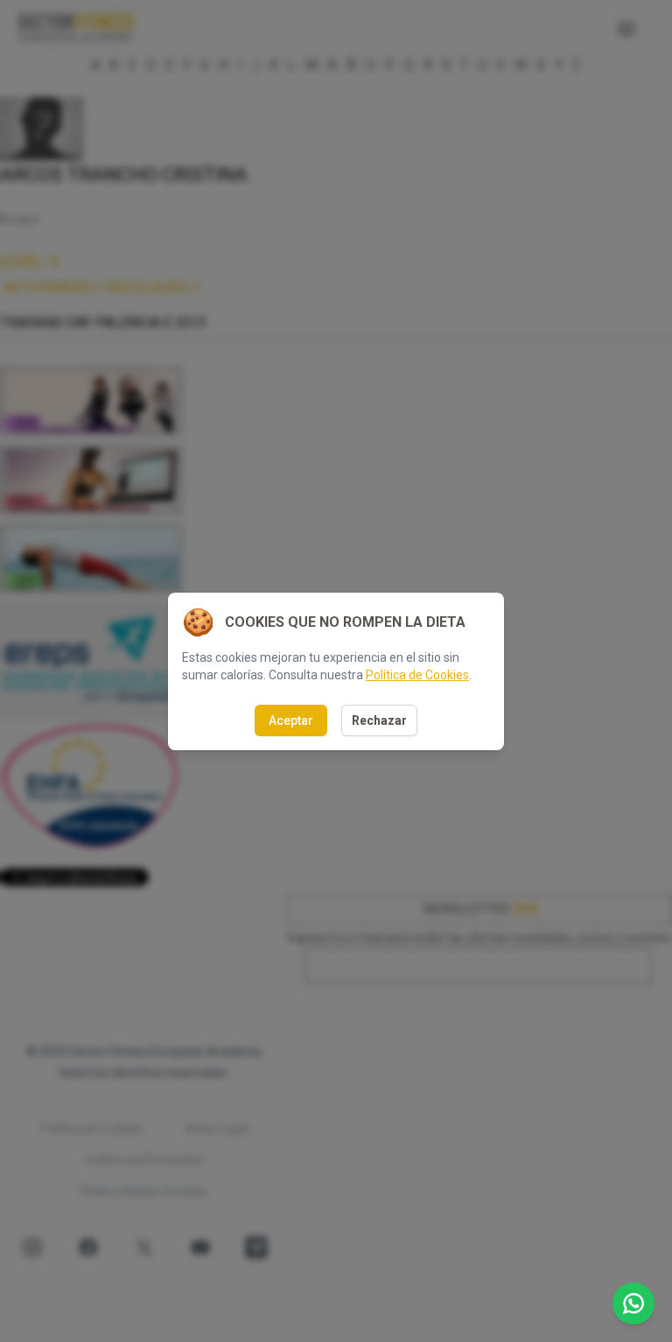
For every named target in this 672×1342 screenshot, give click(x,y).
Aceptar (291, 720)
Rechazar (379, 720)
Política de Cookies (417, 675)
